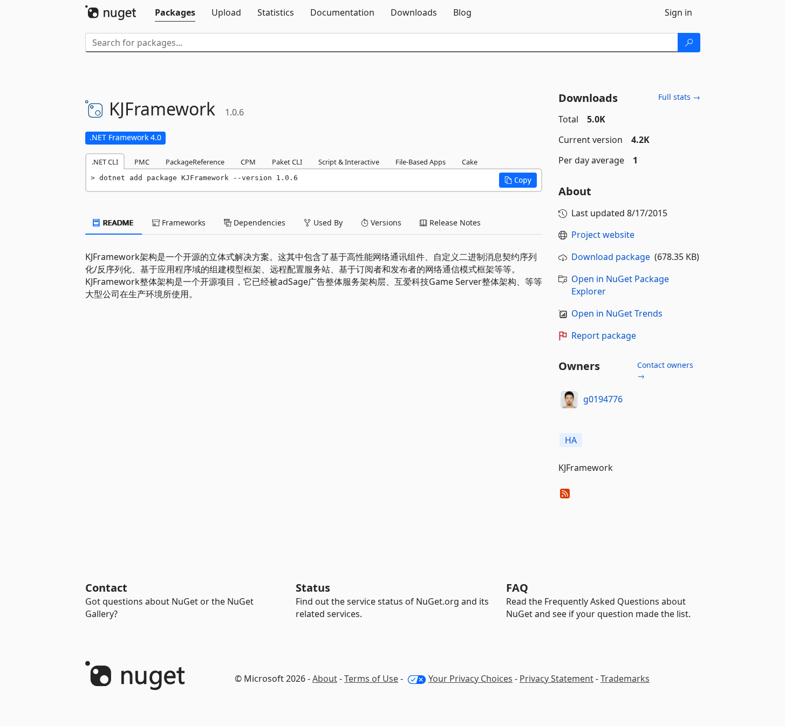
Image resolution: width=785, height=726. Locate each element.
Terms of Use (371, 678)
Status (313, 587)
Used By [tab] (327, 222)
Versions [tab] (384, 222)
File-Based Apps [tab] (420, 162)
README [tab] (117, 222)
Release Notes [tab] (454, 222)
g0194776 (603, 399)
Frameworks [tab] (183, 222)
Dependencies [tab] (258, 222)
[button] (518, 180)
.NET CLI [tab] (105, 162)
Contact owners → (665, 370)
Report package (603, 335)
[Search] (689, 42)
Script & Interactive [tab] (348, 162)
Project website (602, 235)
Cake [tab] (469, 162)
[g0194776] (569, 399)
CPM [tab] (248, 162)
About (324, 678)
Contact (106, 587)
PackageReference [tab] (195, 162)
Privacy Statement (556, 678)
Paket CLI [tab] (287, 162)
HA (571, 440)
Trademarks (625, 678)
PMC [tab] (141, 162)
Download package (610, 257)
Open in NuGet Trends (617, 313)
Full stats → (679, 97)
